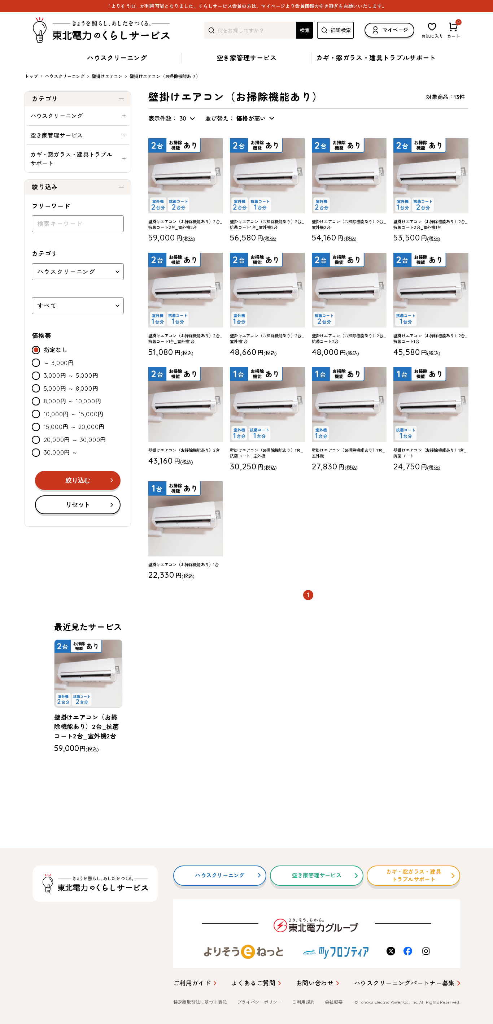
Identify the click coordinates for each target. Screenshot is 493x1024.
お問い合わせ (315, 983)
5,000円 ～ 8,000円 (71, 388)
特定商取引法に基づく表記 (200, 1002)
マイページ (395, 30)
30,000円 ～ (61, 452)
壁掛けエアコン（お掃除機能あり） (165, 76)
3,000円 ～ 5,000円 (71, 375)
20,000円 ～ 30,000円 (75, 439)
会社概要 (334, 1002)
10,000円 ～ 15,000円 (74, 414)
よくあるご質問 (253, 983)
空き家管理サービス (246, 58)
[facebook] (408, 951)
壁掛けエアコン (107, 76)
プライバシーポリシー (259, 1002)
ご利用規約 (303, 1002)
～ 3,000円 (59, 362)
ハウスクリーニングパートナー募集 (404, 983)
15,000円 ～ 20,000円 (74, 426)
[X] (392, 951)
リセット (78, 504)
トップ (31, 76)
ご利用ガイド (192, 983)
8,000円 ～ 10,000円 (72, 401)
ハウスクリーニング (117, 58)
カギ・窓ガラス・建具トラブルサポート (376, 58)
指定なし (56, 349)
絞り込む (78, 480)
